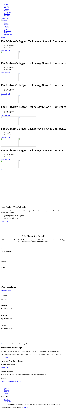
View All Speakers (6, 290)
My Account (7, 12)
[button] (4, 18)
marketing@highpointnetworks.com (11, 381)
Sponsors (6, 9)
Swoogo (26, 407)
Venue (6, 10)
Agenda (6, 6)
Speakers (6, 7)
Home (6, 4)
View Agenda (4, 357)
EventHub (7, 14)
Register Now (8, 15)
